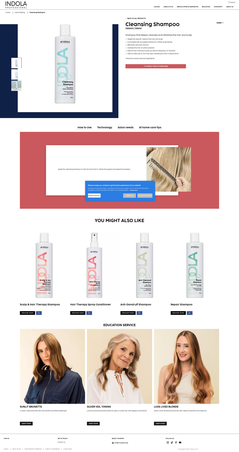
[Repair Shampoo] (195, 271)
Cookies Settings (94, 195)
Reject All (129, 195)
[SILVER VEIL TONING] (119, 377)
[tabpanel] (119, 169)
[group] (59, 64)
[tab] (84, 128)
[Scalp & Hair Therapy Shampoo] (44, 271)
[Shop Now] (39, 313)
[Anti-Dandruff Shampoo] (144, 271)
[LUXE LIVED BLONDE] (186, 377)
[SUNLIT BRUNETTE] (52, 377)
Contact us (61, 442)
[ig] (168, 442)
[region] (120, 191)
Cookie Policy (133, 190)
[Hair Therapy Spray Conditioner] (94, 271)
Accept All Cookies (144, 195)
